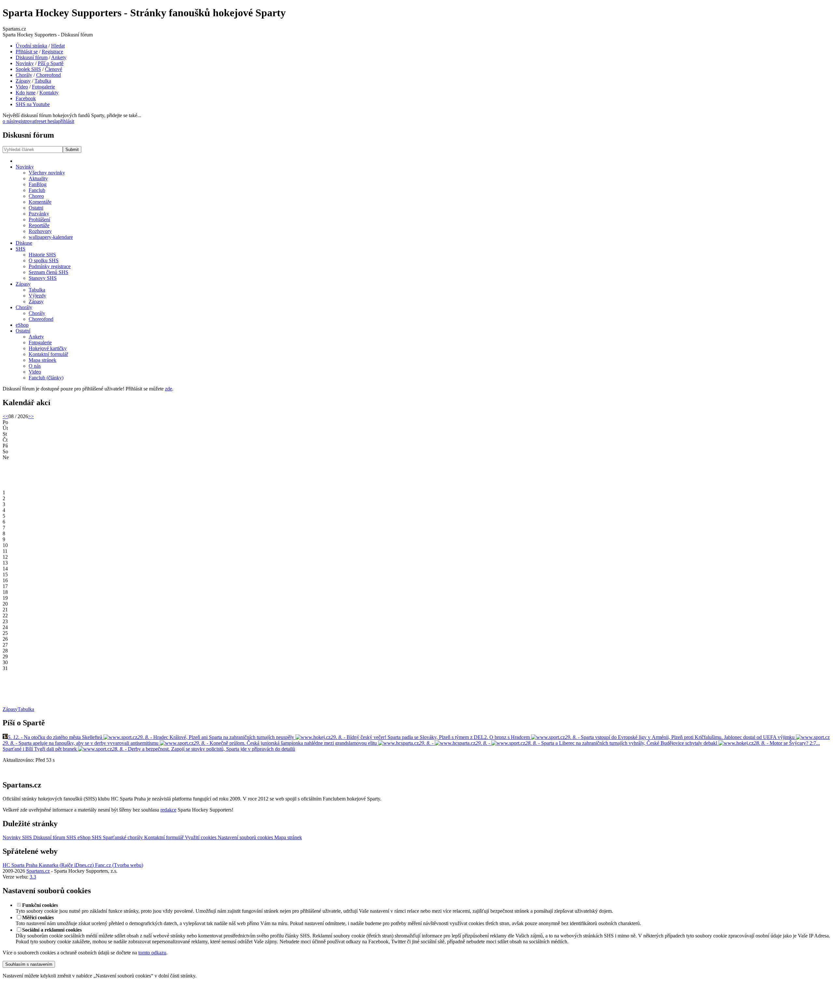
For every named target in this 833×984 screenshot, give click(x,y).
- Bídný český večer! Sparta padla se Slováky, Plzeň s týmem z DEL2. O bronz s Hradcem (431, 737)
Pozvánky (39, 213)
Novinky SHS (17, 837)
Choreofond (48, 75)
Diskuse (24, 243)
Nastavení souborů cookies (244, 837)
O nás (35, 366)
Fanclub (37, 190)
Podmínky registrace (50, 266)
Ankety (58, 57)
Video (22, 86)
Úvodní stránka (31, 45)
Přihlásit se (27, 51)
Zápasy (23, 81)
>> (31, 416)
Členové (53, 69)
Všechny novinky (47, 172)
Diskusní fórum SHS (54, 837)
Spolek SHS (28, 69)
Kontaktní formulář (48, 354)
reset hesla (47, 121)
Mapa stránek (42, 360)
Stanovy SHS (43, 278)
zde (168, 388)
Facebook (26, 98)
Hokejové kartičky (48, 348)
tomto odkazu (152, 952)
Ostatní (23, 331)
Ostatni (36, 208)
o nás (8, 121)
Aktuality (38, 178)
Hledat (58, 45)
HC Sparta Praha (20, 865)
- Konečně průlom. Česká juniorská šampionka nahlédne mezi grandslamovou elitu (286, 743)
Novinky (25, 63)
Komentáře (40, 202)
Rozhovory (40, 231)
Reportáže (39, 225)
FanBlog (38, 184)
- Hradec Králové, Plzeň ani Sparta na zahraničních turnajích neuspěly (216, 737)
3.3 (33, 877)
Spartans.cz (38, 871)
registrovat (25, 121)
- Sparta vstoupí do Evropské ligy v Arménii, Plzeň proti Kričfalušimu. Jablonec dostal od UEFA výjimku (680, 737)
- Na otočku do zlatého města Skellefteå (55, 737)
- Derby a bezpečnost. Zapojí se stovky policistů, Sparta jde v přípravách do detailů (203, 749)
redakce (168, 810)
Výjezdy (37, 295)
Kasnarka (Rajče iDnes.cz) (65, 865)
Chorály (24, 75)
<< (5, 416)
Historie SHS (42, 254)
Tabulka (42, 81)
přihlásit (66, 121)
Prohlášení (39, 219)
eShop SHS (89, 837)
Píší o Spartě (50, 63)
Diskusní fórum (32, 57)
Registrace (52, 51)
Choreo (36, 196)
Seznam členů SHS (48, 272)
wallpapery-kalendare (51, 237)
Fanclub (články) (46, 377)
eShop (22, 325)
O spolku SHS (44, 260)
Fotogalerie (43, 86)
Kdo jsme (25, 92)
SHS (20, 249)
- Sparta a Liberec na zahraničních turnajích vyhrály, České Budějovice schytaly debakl (621, 743)
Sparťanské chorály (123, 837)
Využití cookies (200, 837)
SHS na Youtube (33, 104)
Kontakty (49, 92)
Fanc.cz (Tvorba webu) (118, 865)
